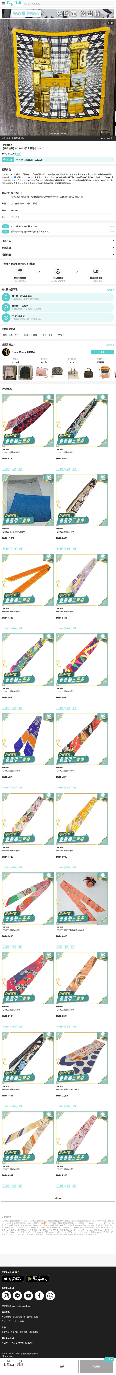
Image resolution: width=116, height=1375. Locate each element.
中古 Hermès (14, 1232)
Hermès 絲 (34, 1228)
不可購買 (96, 1366)
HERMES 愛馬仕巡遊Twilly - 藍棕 (14, 1221)
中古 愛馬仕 (53, 1230)
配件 (6, 1225)
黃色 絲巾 (54, 1225)
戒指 (60, 335)
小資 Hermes (61, 1232)
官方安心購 (17, 1317)
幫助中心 (5, 1332)
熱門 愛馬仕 (43, 1230)
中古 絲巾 (30, 1235)
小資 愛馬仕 (32, 1230)
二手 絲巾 (105, 1232)
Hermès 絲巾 (45, 1228)
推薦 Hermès (26, 1232)
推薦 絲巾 (39, 1235)
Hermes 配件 (89, 1228)
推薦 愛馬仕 (64, 1230)
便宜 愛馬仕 (21, 1230)
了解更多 (110, 289)
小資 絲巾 (12, 1235)
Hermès (14, 210)
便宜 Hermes (49, 1232)
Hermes (99, 1223)
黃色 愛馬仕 (14, 1225)
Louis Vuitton (20, 1321)
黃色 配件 (63, 1225)
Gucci (11, 1321)
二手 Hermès (75, 1230)
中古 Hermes (84, 1232)
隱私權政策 (33, 1332)
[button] (16, 361)
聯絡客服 (14, 1332)
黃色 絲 (47, 1225)
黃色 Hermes (37, 1225)
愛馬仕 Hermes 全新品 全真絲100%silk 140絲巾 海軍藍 (86, 1221)
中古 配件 (83, 1235)
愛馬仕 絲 (99, 1225)
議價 (62, 1366)
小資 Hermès (99, 1230)
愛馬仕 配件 (9, 1228)
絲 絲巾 (99, 1228)
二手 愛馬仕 (11, 1230)
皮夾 (36, 1317)
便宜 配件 (57, 1235)
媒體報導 (29, 1343)
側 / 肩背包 (28, 1317)
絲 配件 (106, 1228)
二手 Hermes (38, 1232)
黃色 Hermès (26, 1225)
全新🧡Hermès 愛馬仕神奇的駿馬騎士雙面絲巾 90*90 (60, 1223)
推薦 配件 (92, 1235)
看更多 (58, 1198)
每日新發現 (6, 1317)
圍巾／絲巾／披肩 (29, 203)
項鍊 (35, 335)
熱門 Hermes (72, 1232)
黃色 (105, 1223)
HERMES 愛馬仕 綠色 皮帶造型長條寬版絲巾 (46, 1221)
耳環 (26, 335)
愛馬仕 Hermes (88, 1225)
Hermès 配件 (56, 1228)
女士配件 (15, 203)
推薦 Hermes (96, 1232)
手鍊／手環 (47, 335)
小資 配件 (66, 1235)
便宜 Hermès (87, 1230)
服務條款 (23, 1332)
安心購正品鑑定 (8, 1343)
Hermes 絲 (67, 1228)
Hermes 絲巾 (78, 1228)
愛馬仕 (83, 1223)
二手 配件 (48, 1235)
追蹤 (103, 352)
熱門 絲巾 (21, 1235)
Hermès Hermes (22, 1228)
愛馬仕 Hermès (75, 1225)
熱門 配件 (75, 1235)
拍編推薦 (20, 1343)
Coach (4, 1321)
